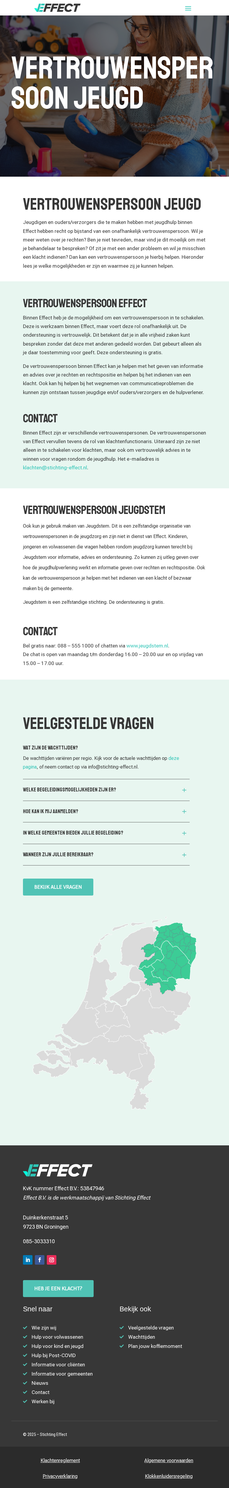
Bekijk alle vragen (58, 887)
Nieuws (40, 1383)
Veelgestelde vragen (151, 1328)
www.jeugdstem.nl (147, 646)
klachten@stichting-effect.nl (55, 468)
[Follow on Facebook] (39, 1260)
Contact (40, 1392)
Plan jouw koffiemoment (155, 1346)
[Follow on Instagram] (51, 1260)
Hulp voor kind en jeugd (57, 1346)
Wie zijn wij (44, 1328)
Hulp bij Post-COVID (54, 1355)
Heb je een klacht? (58, 1288)
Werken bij (43, 1401)
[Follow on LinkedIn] (28, 1260)
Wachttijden (141, 1337)
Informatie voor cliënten (58, 1365)
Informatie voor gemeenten (62, 1374)
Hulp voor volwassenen (57, 1337)
